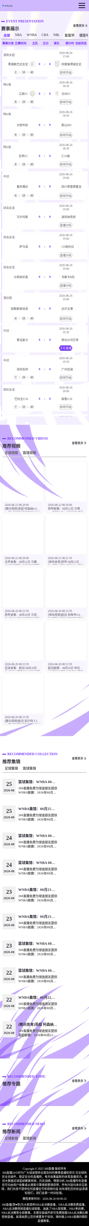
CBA (45, 35)
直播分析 (65, 225)
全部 (7, 35)
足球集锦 (11, 768)
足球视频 (11, 453)
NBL (56, 35)
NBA (18, 35)
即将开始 (65, 72)
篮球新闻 (29, 1138)
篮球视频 (29, 453)
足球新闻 (11, 1138)
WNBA (32, 35)
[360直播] (8, 5)
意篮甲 (70, 35)
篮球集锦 (29, 768)
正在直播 (65, 348)
